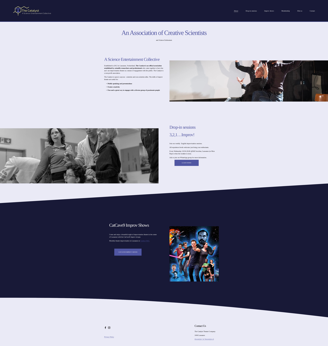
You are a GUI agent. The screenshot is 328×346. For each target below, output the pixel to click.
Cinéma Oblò (144, 241)
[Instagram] (109, 327)
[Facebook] (105, 327)
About (236, 11)
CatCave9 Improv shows (127, 252)
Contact (312, 11)
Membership (285, 11)
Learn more (186, 163)
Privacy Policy (109, 337)
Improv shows (269, 11)
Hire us (299, 11)
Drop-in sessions (251, 11)
